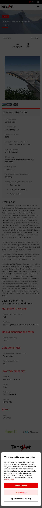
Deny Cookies (21, 492)
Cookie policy (9, 480)
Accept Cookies (21, 486)
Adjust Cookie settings (23, 499)
